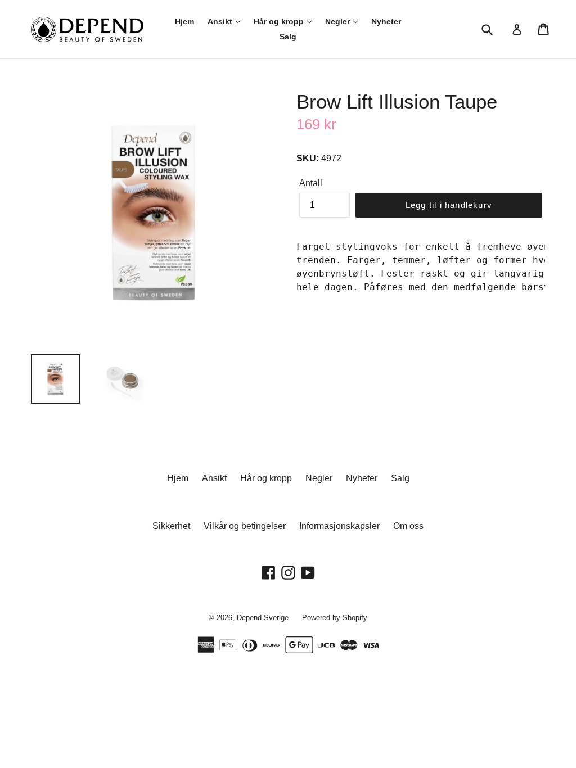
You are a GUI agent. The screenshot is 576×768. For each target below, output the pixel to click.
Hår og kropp (280, 21)
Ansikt (221, 21)
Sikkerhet (171, 526)
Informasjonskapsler (339, 526)
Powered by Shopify (334, 617)
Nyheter (386, 21)
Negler (338, 21)
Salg (288, 36)
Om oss (408, 526)
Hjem (184, 21)
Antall (310, 183)
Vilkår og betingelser (245, 526)
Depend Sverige (263, 617)
